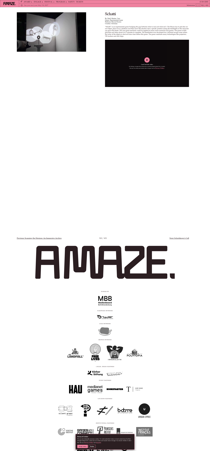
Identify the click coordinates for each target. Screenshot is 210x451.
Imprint (98, 442)
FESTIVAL (48, 2)
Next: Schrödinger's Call (179, 238)
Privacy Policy (159, 68)
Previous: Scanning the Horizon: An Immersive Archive (39, 238)
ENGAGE (38, 2)
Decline (92, 446)
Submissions (191, 5)
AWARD (27, 2)
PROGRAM (60, 2)
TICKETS (79, 2)
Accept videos (82, 446)
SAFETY (71, 2)
